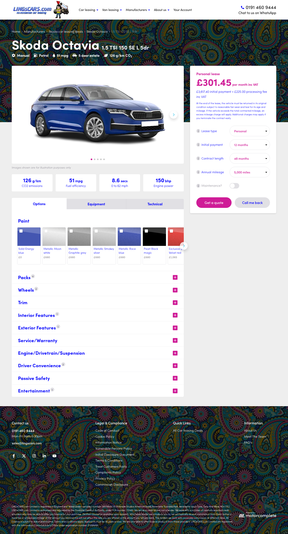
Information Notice (108, 442)
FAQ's (248, 442)
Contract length (212, 158)
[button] (91, 159)
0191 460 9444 (23, 430)
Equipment (96, 203)
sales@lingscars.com (27, 443)
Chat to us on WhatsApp (257, 12)
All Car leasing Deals (188, 430)
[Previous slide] (22, 115)
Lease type (209, 131)
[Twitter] (24, 456)
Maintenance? (211, 185)
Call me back (252, 202)
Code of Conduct (107, 430)
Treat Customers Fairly (111, 466)
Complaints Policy (108, 472)
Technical (155, 203)
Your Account (182, 9)
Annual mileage (212, 172)
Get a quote (214, 202)
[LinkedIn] (44, 456)
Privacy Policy (105, 478)
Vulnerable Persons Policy (113, 448)
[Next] (184, 246)
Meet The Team (255, 436)
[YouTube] (54, 456)
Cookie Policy (104, 436)
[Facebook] (14, 456)
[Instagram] (34, 456)
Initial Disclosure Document (114, 454)
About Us (250, 430)
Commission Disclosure (111, 484)
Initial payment (212, 144)
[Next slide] (174, 115)
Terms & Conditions (108, 460)
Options (39, 203)
